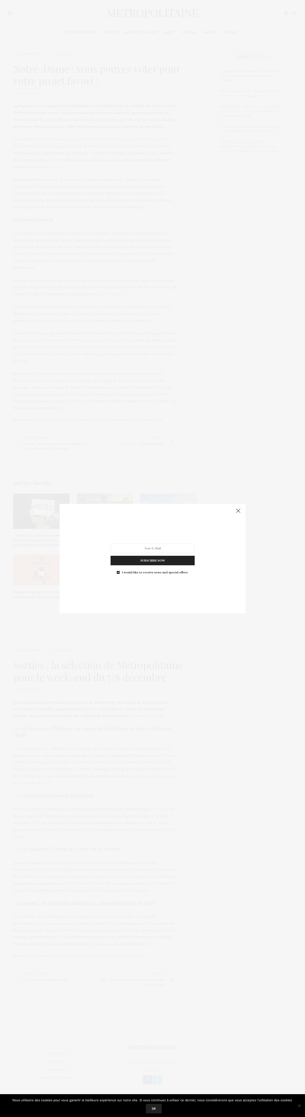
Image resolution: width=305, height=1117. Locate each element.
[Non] (299, 1105)
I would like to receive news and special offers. (155, 572)
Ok (154, 1108)
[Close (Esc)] (238, 511)
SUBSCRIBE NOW (152, 560)
